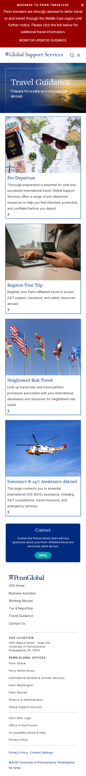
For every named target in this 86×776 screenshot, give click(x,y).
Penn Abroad (18, 692)
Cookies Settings (41, 752)
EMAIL (43, 555)
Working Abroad (21, 601)
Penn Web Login (20, 718)
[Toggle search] (72, 55)
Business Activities (22, 593)
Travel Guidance (21, 616)
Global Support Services (25, 707)
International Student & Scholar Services (37, 678)
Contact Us (17, 623)
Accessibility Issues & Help (27, 732)
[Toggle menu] (78, 55)
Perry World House (22, 670)
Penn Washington (21, 685)
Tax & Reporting (21, 608)
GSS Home (17, 585)
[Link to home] (34, 55)
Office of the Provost (23, 725)
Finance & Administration (26, 699)
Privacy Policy (18, 739)
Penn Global (17, 663)
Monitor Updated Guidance (43, 40)
